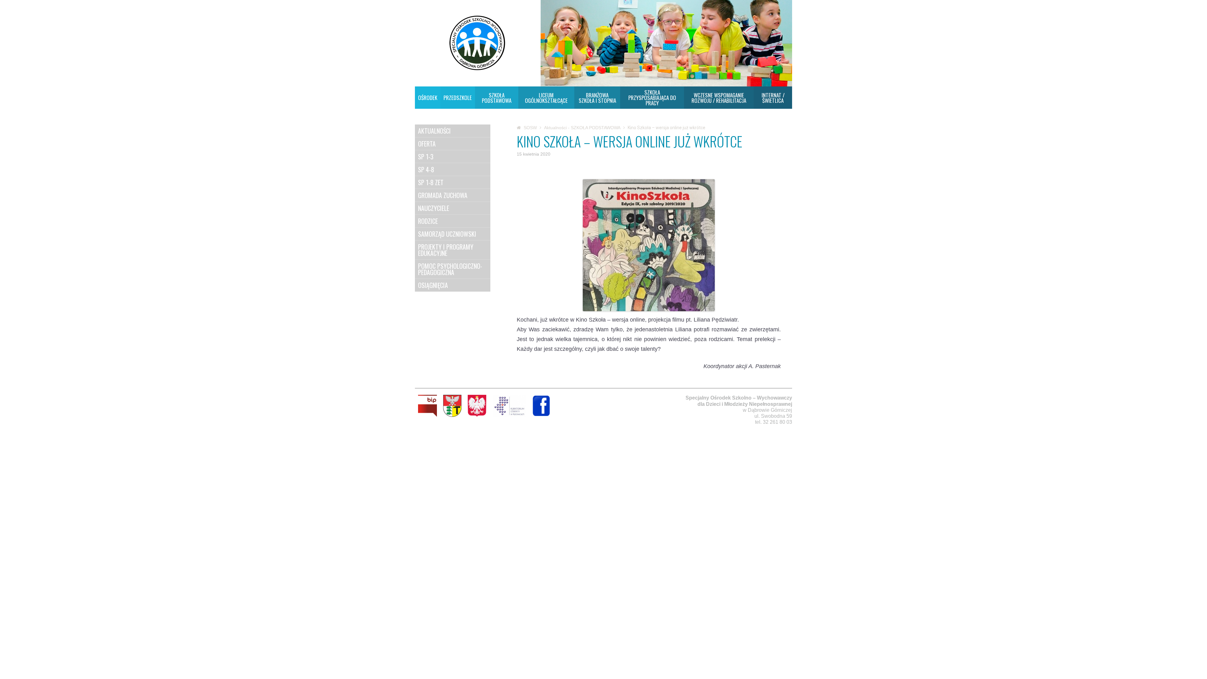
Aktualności (434, 130)
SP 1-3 (425, 156)
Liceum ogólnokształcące (546, 97)
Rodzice (428, 221)
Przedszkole (458, 98)
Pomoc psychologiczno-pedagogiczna (450, 269)
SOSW (530, 127)
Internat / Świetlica (773, 97)
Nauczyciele (433, 208)
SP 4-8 (426, 169)
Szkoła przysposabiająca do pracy (652, 97)
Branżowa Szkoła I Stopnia (597, 97)
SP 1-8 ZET (431, 182)
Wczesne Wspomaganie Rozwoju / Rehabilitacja (719, 97)
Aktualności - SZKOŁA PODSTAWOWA (582, 127)
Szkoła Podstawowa (496, 97)
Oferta (427, 143)
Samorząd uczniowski (447, 234)
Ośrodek (427, 98)
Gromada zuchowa (442, 195)
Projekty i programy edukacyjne (445, 250)
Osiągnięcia (433, 285)
